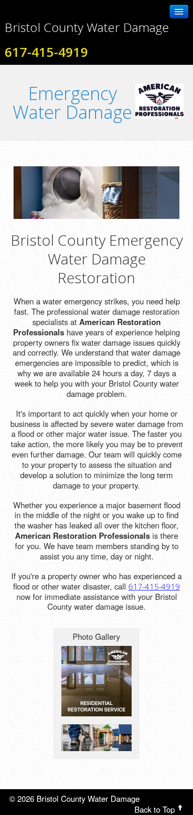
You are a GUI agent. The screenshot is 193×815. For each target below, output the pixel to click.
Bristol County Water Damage (87, 27)
